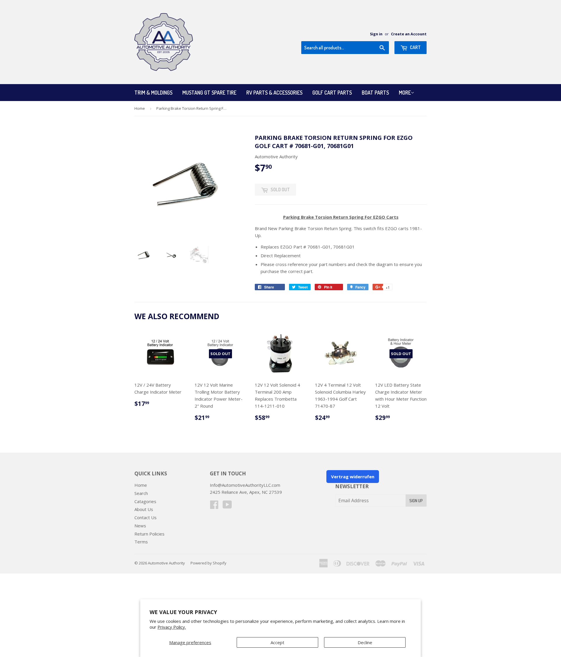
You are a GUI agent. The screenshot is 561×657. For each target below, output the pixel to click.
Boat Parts (375, 92)
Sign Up (416, 500)
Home (139, 108)
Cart (415, 47)
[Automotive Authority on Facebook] (214, 506)
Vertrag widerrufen (352, 476)
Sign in (376, 33)
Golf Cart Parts (332, 92)
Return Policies (149, 534)
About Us (143, 509)
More (405, 92)
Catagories (145, 501)
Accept (277, 642)
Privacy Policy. (171, 627)
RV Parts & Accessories (274, 92)
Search (141, 493)
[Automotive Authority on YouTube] (227, 506)
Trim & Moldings (153, 92)
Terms (141, 542)
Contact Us (145, 517)
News (140, 526)
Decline (365, 642)
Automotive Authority (166, 563)
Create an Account (409, 33)
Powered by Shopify (208, 563)
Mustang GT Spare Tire (209, 92)
